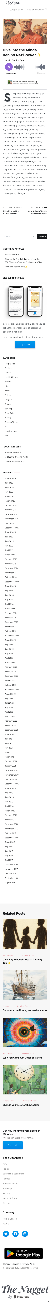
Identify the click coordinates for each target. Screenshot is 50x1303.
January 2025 (10, 564)
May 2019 (9, 856)
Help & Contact (10, 1218)
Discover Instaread (35, 9)
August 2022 (10, 694)
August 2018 (10, 882)
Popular (6, 1169)
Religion (8, 400)
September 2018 (11, 878)
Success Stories (11, 422)
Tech (7, 426)
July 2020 (9, 793)
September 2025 (12, 528)
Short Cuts (9, 413)
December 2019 (11, 824)
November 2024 (11, 573)
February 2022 (11, 721)
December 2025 (11, 514)
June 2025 (9, 541)
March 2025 (10, 555)
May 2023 (9, 653)
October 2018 (10, 873)
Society (8, 417)
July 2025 (9, 537)
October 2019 (10, 833)
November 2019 (11, 829)
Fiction (8, 373)
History (8, 381)
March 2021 (9, 757)
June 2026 (9, 487)
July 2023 (9, 644)
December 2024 (11, 568)
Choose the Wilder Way (14, 461)
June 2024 (9, 595)
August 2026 (10, 478)
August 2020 (10, 788)
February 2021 (11, 761)
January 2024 (10, 617)
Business (8, 368)
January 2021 (10, 766)
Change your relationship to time (21, 1104)
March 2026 (10, 501)
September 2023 (12, 635)
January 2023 (10, 671)
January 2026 (10, 510)
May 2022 (9, 707)
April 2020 (9, 806)
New (5, 1164)
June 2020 (9, 797)
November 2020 (12, 775)
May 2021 (8, 748)
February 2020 (11, 815)
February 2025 (11, 559)
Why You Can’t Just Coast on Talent (22, 1057)
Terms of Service (11, 1264)
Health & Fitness (11, 377)
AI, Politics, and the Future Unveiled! (12, 211)
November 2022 (11, 680)
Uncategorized (11, 431)
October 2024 (11, 577)
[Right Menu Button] (48, 1301)
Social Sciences (10, 1183)
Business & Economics (13, 1173)
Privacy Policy (28, 1264)
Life (6, 386)
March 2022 (10, 716)
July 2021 (8, 739)
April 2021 (9, 752)
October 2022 (10, 685)
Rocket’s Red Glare (13, 452)
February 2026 (11, 505)
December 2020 (11, 770)
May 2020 (9, 802)
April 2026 (9, 496)
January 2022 (10, 725)
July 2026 (9, 483)
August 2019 (10, 842)
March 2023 (10, 662)
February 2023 (11, 667)
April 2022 (9, 712)
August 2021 (10, 734)
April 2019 (9, 860)
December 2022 (11, 676)
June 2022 (9, 703)
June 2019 (9, 851)
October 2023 (10, 631)
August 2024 (10, 586)
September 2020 (12, 784)
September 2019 (11, 838)
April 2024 (9, 604)
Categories (15, 9)
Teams (6, 1223)
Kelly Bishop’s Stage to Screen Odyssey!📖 (37, 211)
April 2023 (9, 658)
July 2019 (8, 847)
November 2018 (11, 869)
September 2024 (12, 582)
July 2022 (9, 698)
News (7, 390)
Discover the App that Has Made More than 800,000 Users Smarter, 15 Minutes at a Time (23, 260)
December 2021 (11, 730)
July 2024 (9, 591)
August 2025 (10, 532)
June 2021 (9, 743)
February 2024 (11, 613)
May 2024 (9, 599)
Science (8, 404)
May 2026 (9, 492)
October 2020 (11, 779)
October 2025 (10, 523)
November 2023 (11, 627)
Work (7, 435)
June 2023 (9, 649)
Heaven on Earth (12, 254)
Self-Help (8, 409)
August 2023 (10, 640)
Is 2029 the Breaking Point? (16, 457)
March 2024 (10, 608)
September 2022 (12, 689)
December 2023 (11, 622)
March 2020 (10, 811)
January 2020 (10, 820)
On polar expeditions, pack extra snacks (25, 1010)
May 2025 (9, 546)
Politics (8, 395)
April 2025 (9, 550)
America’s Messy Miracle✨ (16, 267)
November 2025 (11, 519)
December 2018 (11, 864)
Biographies (10, 364)
